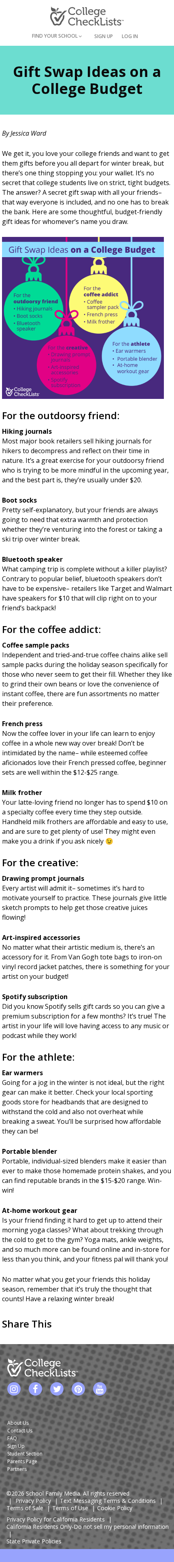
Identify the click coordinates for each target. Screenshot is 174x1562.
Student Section (24, 1453)
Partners (17, 1469)
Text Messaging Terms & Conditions (108, 1500)
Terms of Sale (24, 1508)
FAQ (12, 1438)
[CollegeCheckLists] (87, 16)
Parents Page (22, 1461)
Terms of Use (70, 1508)
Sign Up (103, 36)
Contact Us (19, 1430)
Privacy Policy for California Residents (55, 1519)
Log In (130, 36)
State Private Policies (34, 1541)
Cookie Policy (114, 1508)
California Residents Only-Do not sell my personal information (87, 1526)
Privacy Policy (33, 1500)
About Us (18, 1422)
